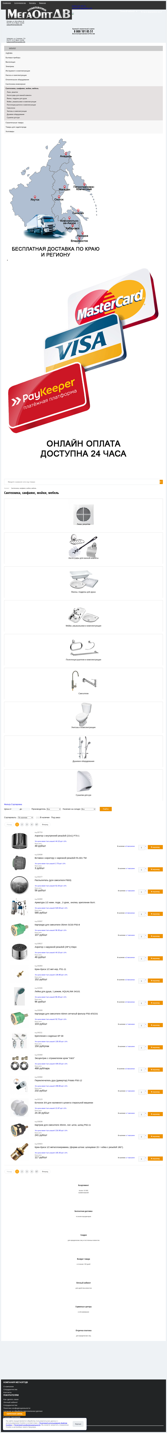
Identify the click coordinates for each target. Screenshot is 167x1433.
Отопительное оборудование (17, 80)
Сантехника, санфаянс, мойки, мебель (22, 88)
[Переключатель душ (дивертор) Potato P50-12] (19, 1085)
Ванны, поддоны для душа (17, 98)
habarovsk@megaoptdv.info (16, 42)
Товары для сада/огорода (16, 127)
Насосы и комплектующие (16, 75)
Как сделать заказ (10, 1399)
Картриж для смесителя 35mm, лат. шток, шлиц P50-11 (63, 1125)
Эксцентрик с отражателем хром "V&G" (55, 1058)
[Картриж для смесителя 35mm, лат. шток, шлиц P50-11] (19, 1130)
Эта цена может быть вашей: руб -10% (51, 841)
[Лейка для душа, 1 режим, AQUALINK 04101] (19, 996)
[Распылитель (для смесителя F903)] (19, 885)
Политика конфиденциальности (16, 1408)
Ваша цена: (38, 843)
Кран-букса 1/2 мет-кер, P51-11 (50, 969)
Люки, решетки (12, 92)
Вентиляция (10, 62)
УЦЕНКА (9, 53)
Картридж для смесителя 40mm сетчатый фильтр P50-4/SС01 (66, 1014)
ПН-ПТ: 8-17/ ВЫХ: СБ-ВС (15, 23)
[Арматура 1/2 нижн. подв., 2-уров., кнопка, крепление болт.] (19, 907)
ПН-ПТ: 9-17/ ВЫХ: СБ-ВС (15, 40)
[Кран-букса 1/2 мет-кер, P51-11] (19, 974)
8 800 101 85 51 (79, 6)
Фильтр (7, 804)
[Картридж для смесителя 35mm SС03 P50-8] (19, 929)
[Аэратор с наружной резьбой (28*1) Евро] (19, 952)
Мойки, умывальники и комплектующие (21, 102)
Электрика (10, 66)
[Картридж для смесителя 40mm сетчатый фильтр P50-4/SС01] (19, 1018)
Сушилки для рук (13, 117)
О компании (8, 1386)
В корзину (155, 847)
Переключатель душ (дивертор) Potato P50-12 (58, 1080)
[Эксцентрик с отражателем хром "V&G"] (19, 1063)
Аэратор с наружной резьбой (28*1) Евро (56, 947)
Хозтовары (10, 131)
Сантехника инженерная (15, 84)
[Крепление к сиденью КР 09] (19, 1041)
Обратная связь (14, 1414)
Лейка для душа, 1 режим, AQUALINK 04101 (57, 991)
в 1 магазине (130, 868)
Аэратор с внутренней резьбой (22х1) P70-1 (57, 836)
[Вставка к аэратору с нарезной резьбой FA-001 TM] (19, 863)
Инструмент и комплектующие (18, 71)
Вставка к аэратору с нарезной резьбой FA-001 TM (61, 858)
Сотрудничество (10, 1389)
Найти (106, 809)
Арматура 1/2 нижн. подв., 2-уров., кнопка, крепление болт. (65, 902)
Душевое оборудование (15, 114)
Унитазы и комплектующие (17, 111)
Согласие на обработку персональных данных (22, 1411)
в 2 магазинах (130, 846)
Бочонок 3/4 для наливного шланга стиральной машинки (64, 1102)
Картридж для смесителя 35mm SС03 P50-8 (57, 925)
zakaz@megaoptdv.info (82, 8)
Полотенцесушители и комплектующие (21, 105)
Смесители (11, 108)
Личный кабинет (10, 1402)
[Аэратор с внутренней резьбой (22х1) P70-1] (19, 840)
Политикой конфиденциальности (27, 1425)
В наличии (45, 817)
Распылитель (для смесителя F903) (53, 880)
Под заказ (55, 817)
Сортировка (16, 804)
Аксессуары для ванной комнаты (19, 95)
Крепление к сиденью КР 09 (49, 1036)
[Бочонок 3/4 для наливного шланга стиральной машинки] (19, 1107)
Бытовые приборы (13, 58)
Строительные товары (14, 123)
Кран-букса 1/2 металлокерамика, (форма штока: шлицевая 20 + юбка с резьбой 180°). (79, 1147)
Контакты (7, 1392)
